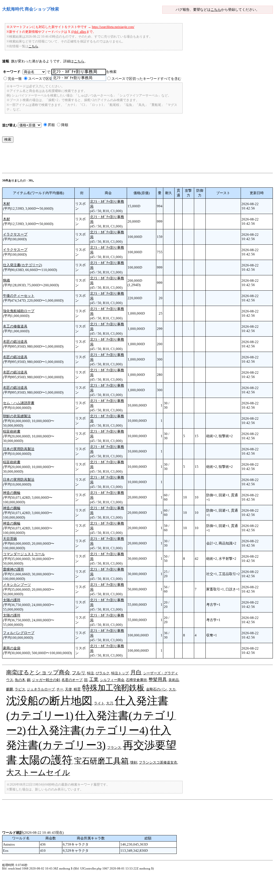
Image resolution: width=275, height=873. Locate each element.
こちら (216, 10)
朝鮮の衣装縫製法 (17, 416)
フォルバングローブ (18, 633)
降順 (64, 125)
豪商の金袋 (11, 648)
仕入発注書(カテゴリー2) (22, 265)
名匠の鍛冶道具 (15, 342)
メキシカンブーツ (17, 585)
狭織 (6, 280)
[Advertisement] (100, 159)
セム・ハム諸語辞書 (18, 403)
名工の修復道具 (15, 326)
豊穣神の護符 (13, 569)
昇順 (51, 125)
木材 (6, 204)
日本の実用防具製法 (18, 449)
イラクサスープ (15, 234)
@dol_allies (78, 32)
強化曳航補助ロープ (18, 311)
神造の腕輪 (11, 493)
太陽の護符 (11, 600)
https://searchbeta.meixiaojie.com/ (113, 27)
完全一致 (15, 79)
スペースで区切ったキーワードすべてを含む (146, 79)
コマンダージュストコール (24, 554)
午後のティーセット (18, 296)
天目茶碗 (10, 539)
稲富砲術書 (11, 431)
